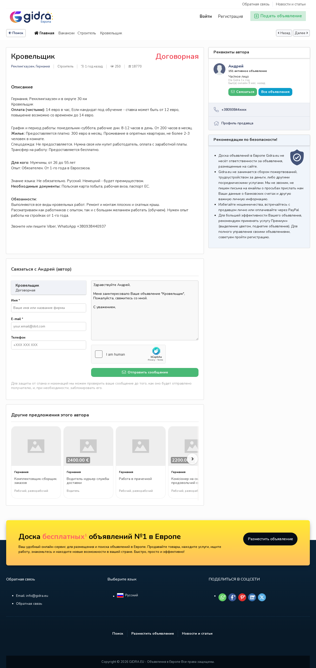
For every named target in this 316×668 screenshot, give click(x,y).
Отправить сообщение (147, 372)
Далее (300, 33)
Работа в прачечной (135, 479)
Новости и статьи (291, 4)
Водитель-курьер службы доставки (88, 481)
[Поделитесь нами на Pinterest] (242, 597)
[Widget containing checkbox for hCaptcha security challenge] (128, 354)
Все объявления (275, 91)
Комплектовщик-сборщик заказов (35, 481)
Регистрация (230, 16)
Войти (206, 16)
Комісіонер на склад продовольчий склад (188, 481)
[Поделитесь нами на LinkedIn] (252, 597)
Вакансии (66, 33)
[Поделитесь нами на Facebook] (232, 597)
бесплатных (64, 537)
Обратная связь (256, 4)
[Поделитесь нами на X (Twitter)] (262, 597)
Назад (285, 33)
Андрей (235, 66)
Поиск (17, 33)
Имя (15, 300)
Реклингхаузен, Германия (30, 66)
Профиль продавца (237, 123)
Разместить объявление (270, 539)
